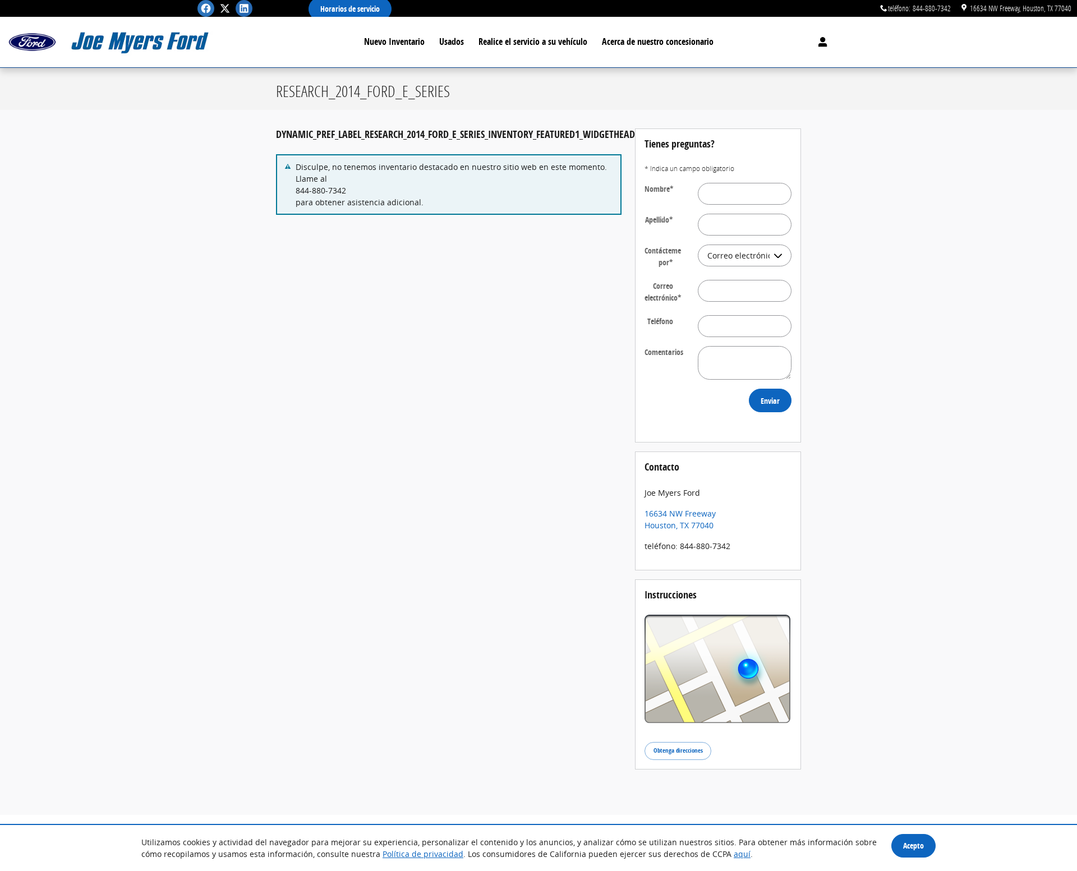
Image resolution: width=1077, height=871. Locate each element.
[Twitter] (225, 8)
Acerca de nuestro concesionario (658, 41)
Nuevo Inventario (394, 41)
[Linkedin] (244, 8)
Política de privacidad (423, 854)
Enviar (770, 400)
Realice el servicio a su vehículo (532, 41)
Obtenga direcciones (678, 750)
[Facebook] (205, 8)
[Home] (32, 42)
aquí (742, 854)
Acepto (913, 845)
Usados (451, 41)
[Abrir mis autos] (820, 42)
